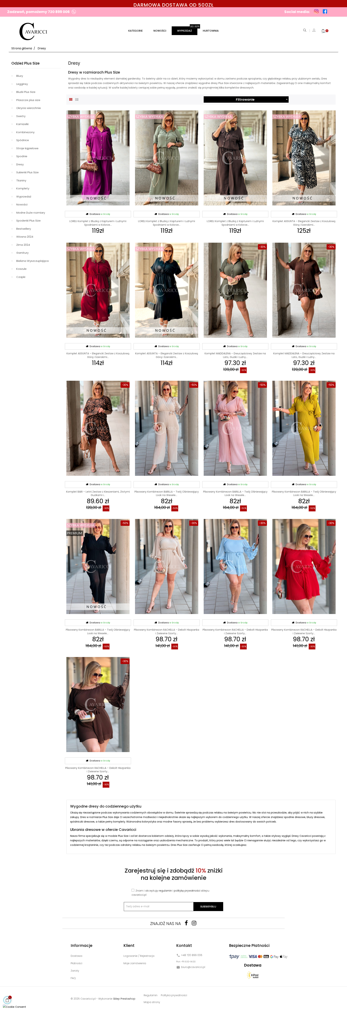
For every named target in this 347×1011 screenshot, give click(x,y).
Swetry (20, 116)
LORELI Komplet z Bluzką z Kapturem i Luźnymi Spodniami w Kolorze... (97, 223)
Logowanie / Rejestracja (138, 956)
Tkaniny (21, 180)
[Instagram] (194, 923)
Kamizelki (22, 124)
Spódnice (22, 140)
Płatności (76, 963)
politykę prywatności (187, 890)
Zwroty (75, 971)
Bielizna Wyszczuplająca (32, 261)
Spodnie (21, 156)
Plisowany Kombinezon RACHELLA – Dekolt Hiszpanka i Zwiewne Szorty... (166, 631)
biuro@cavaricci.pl (193, 967)
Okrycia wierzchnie (28, 108)
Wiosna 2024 (24, 237)
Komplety (22, 188)
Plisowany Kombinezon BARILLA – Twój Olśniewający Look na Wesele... (166, 493)
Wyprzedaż (23, 196)
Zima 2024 (23, 245)
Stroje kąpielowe (27, 148)
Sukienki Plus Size (27, 172)
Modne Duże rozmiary (30, 212)
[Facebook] (186, 923)
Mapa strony (152, 1002)
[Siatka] (71, 99)
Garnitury (22, 253)
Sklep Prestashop (124, 999)
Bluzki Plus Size (25, 92)
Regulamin (150, 995)
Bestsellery (23, 229)
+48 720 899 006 (191, 955)
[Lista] (77, 99)
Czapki (20, 277)
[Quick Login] (314, 31)
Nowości (21, 204)
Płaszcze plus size (28, 100)
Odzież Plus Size (25, 63)
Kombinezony (25, 132)
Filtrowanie (262, 99)
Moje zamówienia (134, 963)
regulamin (165, 890)
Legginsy (22, 84)
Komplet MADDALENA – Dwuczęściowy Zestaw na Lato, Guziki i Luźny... (235, 355)
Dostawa (76, 956)
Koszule (21, 269)
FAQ (73, 978)
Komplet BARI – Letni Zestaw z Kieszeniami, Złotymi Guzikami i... (98, 493)
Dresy (20, 164)
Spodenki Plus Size (28, 220)
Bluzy (19, 76)
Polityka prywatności (174, 995)
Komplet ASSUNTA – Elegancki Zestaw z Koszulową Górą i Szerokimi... (304, 223)
